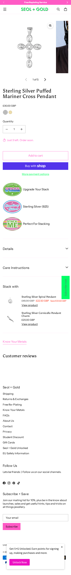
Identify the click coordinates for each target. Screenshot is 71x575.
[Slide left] (26, 79)
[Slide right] (45, 79)
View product (30, 305)
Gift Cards (9, 442)
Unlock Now (20, 562)
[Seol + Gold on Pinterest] (13, 483)
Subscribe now (65, 287)
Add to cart (35, 155)
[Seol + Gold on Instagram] (9, 483)
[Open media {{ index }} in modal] (29, 47)
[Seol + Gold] (34, 9)
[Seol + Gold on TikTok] (18, 483)
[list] (35, 47)
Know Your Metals (15, 341)
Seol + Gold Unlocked (15, 448)
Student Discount (13, 437)
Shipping (8, 393)
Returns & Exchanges (15, 399)
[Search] (58, 9)
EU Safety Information (16, 453)
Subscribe (12, 526)
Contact (8, 426)
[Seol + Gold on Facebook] (4, 483)
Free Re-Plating (12, 404)
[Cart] (66, 9)
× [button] (62, 547)
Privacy (7, 431)
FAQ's (6, 415)
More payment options (35, 174)
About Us (8, 420)
